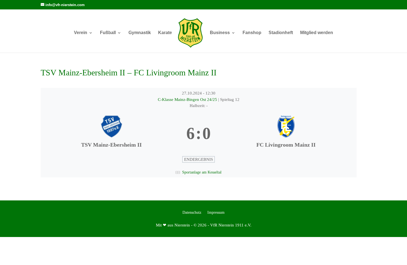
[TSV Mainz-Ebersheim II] (111, 133)
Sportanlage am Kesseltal (201, 172)
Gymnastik (139, 33)
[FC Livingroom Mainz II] (285, 133)
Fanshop (252, 33)
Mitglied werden (316, 33)
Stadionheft (281, 33)
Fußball (108, 33)
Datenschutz (191, 213)
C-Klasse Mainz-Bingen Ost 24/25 (188, 99)
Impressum (216, 213)
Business (220, 33)
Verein (80, 33)
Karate (165, 33)
